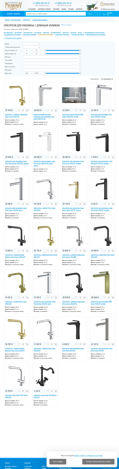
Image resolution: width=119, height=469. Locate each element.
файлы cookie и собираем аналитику (88, 456)
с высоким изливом (29, 34)
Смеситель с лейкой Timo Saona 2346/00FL (44, 349)
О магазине (32, 9)
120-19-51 (41, 3)
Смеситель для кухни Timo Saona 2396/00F (16, 396)
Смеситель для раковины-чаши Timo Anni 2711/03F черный (101, 162)
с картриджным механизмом (93, 32)
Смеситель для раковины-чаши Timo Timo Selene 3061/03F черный (16, 162)
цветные (66, 32)
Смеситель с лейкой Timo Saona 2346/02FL (16, 303)
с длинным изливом (45, 34)
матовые (73, 32)
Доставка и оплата (44, 9)
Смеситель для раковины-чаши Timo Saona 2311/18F (101, 349)
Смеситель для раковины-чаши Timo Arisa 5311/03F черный (101, 209)
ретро (80, 32)
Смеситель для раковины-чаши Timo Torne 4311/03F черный (73, 162)
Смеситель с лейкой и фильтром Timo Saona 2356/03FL (73, 303)
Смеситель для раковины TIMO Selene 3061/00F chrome (72, 115)
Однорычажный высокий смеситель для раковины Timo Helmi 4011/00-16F (44, 116)
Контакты (79, 9)
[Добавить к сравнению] (19, 110)
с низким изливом (77, 34)
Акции (64, 9)
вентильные (28, 32)
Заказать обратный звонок (42, 5)
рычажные (18, 32)
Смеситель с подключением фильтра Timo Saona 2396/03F (15, 256)
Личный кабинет (109, 4)
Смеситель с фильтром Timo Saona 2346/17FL (45, 256)
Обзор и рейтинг (66, 25)
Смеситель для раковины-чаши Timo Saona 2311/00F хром (16, 209)
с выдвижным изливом (12, 34)
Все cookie (57, 462)
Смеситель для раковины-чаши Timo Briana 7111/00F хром (44, 303)
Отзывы (71, 9)
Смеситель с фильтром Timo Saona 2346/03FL (102, 256)
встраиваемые (56, 32)
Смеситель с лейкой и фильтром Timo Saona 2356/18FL (73, 256)
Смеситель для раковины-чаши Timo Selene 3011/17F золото (73, 209)
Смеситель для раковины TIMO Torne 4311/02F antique (101, 303)
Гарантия (56, 9)
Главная (7, 20)
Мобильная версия (109, 9)
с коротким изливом (61, 34)
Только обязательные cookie (98, 462)
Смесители (26, 20)
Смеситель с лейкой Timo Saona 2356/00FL (44, 209)
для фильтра (8, 32)
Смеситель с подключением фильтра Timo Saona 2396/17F (15, 349)
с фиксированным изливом (95, 34)
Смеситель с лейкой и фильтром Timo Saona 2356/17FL (16, 115)
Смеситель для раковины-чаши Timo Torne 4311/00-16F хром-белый (44, 163)
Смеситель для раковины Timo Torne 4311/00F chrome (101, 115)
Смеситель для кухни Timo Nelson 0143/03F (45, 396)
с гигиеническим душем (12, 38)
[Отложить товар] (23, 110)
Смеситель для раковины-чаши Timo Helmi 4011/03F (73, 349)
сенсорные (38, 32)
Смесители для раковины (39, 20)
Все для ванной (15, 20)
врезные (46, 32)
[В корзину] (27, 110)
